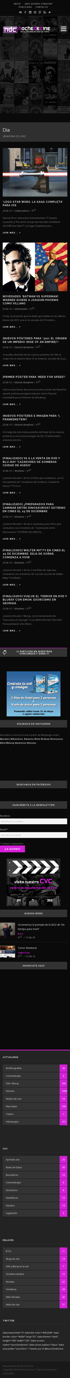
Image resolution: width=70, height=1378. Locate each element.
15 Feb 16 (30, 956)
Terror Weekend (27, 948)
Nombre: (5, 815)
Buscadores (12, 1174)
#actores (29, 739)
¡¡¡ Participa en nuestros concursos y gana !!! (34, 652)
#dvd (3, 742)
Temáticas (24, 952)
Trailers (10, 1114)
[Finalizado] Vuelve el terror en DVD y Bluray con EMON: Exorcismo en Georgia (35, 600)
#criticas (45, 739)
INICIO (17, 4)
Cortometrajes (13, 1075)
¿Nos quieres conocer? (38, 4)
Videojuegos (12, 1121)
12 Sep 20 (30, 937)
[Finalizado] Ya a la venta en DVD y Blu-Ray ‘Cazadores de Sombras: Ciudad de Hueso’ (31, 462)
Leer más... (10, 232)
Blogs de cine (13, 1258)
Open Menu (63, 28)
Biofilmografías (14, 1068)
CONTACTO (42, 7)
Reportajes (11, 1106)
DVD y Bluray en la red (17, 1266)
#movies (31, 742)
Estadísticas (12, 1197)
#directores (16, 739)
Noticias (10, 1091)
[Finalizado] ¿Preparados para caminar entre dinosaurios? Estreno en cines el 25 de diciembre (34, 508)
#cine (37, 739)
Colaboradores (22, 210)
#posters (5, 739)
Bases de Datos (14, 1167)
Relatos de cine (13, 1098)
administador (21, 308)
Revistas (10, 1281)
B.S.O (20, 933)
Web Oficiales (13, 1297)
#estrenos (20, 742)
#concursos (56, 739)
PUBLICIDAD (25, 7)
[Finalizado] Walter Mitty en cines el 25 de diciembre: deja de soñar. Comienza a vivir (34, 554)
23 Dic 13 (7, 210)
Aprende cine (13, 1159)
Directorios (11, 1190)
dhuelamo (19, 470)
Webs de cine (13, 1304)
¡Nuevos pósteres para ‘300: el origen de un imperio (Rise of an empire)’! (35, 340)
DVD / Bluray (12, 1083)
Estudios (10, 1205)
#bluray (10, 742)
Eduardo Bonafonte (24, 347)
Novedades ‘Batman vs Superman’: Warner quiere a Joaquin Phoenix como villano (31, 300)
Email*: (4, 829)
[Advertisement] (35, 78)
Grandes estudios (15, 1274)
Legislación (11, 1213)
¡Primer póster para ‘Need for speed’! (34, 377)
